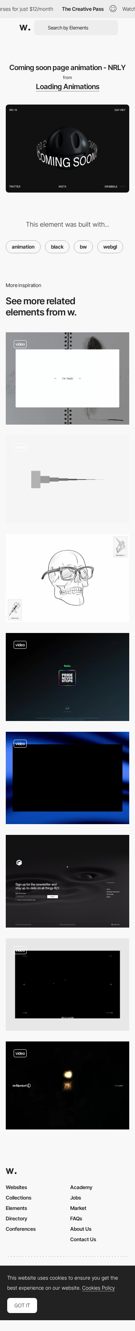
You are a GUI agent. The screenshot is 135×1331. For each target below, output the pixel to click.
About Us (80, 1229)
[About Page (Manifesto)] (67, 984)
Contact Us (83, 1239)
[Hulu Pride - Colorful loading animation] (67, 677)
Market (78, 1208)
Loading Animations (67, 86)
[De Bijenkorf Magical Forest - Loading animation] (67, 1085)
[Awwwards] (24, 28)
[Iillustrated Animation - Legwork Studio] (67, 578)
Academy (81, 1187)
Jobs (75, 1197)
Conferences (21, 1229)
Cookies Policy (98, 1287)
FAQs (76, 1218)
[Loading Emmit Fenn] (67, 479)
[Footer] (67, 881)
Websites (16, 1187)
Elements (16, 1208)
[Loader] (67, 778)
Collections (18, 1197)
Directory (16, 1218)
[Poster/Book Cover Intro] (67, 378)
